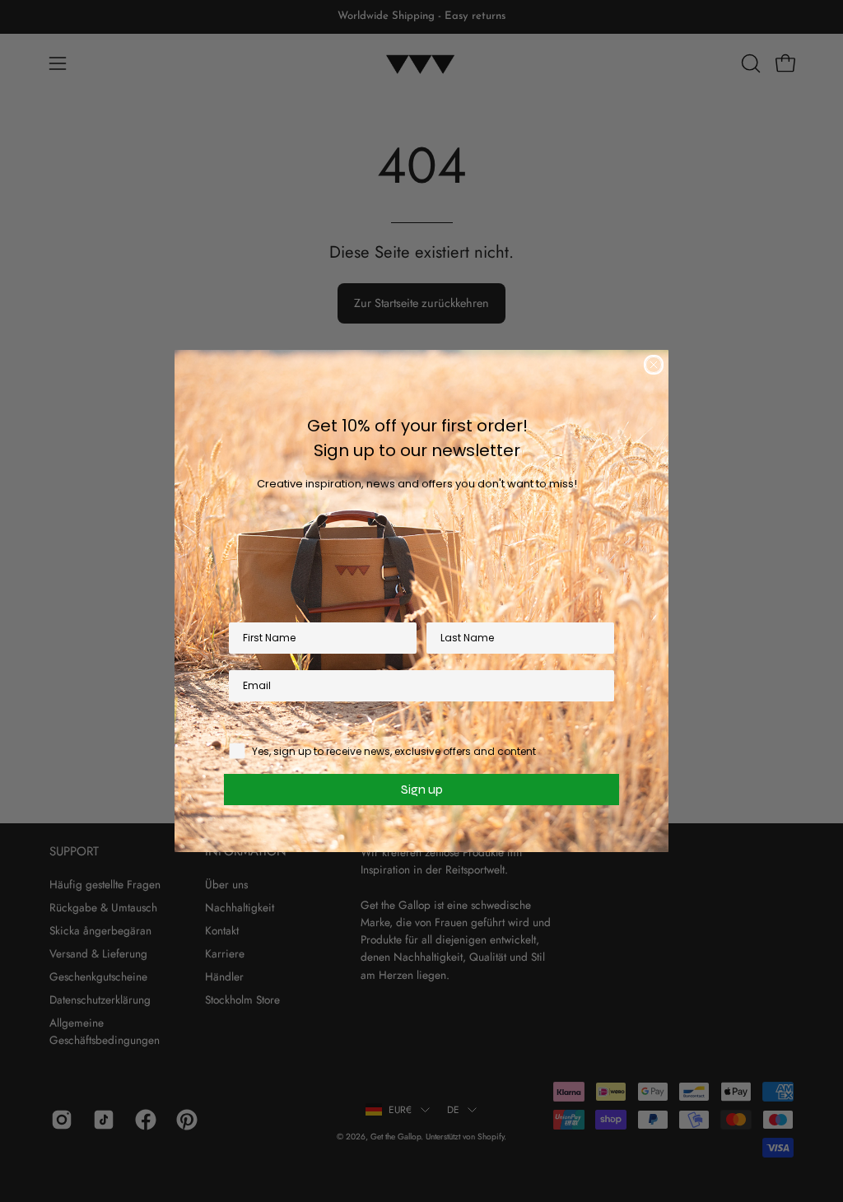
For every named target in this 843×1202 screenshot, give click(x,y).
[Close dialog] (653, 364)
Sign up (422, 789)
